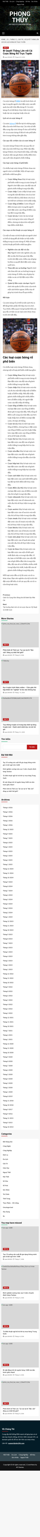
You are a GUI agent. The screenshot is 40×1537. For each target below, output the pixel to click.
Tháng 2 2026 (8, 821)
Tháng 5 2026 (8, 812)
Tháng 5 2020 (8, 1074)
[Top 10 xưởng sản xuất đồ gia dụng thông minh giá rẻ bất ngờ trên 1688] (20, 1239)
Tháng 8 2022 (8, 991)
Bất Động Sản (7, 1142)
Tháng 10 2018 (8, 1105)
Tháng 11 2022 (8, 978)
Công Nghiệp (20, 1)
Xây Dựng (6, 1212)
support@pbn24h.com (16, 1443)
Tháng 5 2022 (8, 1000)
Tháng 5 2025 (8, 847)
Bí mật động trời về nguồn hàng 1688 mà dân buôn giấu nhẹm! (18, 783)
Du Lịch (12, 1)
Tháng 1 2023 (8, 969)
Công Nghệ (7, 1146)
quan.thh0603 (8, 57)
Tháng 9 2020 (8, 1057)
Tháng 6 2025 (8, 842)
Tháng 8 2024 (8, 886)
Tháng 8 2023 (8, 939)
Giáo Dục (6, 1168)
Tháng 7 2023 (8, 943)
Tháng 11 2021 (8, 1022)
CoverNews (31, 1465)
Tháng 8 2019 (8, 1096)
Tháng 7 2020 (8, 1066)
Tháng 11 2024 (8, 873)
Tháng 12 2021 (8, 1017)
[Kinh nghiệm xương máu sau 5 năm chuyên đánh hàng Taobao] (20, 1277)
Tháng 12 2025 (8, 829)
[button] (3, 33)
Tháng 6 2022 (8, 996)
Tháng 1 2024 (8, 917)
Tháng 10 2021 (8, 1026)
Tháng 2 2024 (8, 912)
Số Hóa (28, 1)
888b (18, 101)
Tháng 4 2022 (8, 1004)
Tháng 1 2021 (8, 1039)
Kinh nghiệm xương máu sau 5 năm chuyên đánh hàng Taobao (19, 770)
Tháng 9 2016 (8, 1114)
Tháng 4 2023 (8, 956)
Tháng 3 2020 (8, 1083)
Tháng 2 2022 (8, 1013)
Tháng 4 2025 (8, 851)
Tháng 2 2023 (8, 965)
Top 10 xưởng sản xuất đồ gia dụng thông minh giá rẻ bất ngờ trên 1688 (19, 764)
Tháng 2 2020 (8, 1087)
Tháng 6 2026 (8, 807)
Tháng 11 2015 (8, 1118)
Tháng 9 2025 (8, 834)
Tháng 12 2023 (8, 921)
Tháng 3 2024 (8, 908)
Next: (20, 607)
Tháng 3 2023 (8, 961)
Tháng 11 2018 (8, 1101)
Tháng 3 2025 (8, 856)
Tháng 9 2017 (8, 1109)
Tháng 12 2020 (8, 1044)
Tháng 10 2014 (8, 1127)
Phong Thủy (20, 17)
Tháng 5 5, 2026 (19, 655)
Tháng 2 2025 (8, 860)
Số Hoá (5, 1185)
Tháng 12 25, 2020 (20, 57)
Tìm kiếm (5, 739)
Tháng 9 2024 (8, 882)
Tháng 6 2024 (8, 895)
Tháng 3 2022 (8, 1009)
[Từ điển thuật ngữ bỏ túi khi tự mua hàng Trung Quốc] (20, 1316)
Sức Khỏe (34, 1)
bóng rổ (13, 123)
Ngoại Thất (20, 4)
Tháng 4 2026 (8, 816)
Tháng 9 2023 (8, 934)
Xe (4, 1216)
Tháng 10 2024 (8, 877)
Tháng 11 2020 (8, 1048)
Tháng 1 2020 (8, 1092)
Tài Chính (6, 1194)
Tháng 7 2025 (8, 838)
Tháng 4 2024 (8, 904)
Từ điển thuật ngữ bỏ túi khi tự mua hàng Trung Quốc (19, 777)
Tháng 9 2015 (8, 1122)
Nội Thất (5, 1)
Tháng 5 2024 (8, 899)
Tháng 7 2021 (8, 1031)
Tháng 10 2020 (8, 1052)
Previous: (19, 597)
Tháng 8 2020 (8, 1061)
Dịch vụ (5, 1155)
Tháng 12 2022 (8, 974)
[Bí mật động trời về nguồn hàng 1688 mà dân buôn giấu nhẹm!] (20, 1355)
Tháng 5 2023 (8, 952)
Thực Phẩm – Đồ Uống (11, 1203)
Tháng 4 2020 (8, 1079)
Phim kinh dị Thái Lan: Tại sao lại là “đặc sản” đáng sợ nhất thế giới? (18, 790)
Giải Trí (6, 47)
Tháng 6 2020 (8, 1070)
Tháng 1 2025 (8, 864)
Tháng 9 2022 (8, 987)
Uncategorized (8, 1207)
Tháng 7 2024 (8, 891)
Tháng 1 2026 (8, 825)
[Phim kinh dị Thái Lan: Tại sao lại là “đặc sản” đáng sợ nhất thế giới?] (20, 634)
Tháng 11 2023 (8, 926)
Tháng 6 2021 (8, 1035)
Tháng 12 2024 (8, 869)
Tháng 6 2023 (8, 947)
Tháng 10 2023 (8, 930)
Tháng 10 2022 (8, 982)
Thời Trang (6, 1198)
